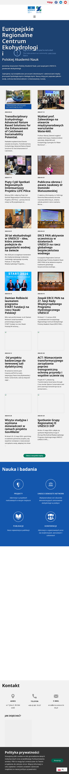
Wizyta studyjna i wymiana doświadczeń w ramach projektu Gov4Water (16, 426)
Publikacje (18, 526)
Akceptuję (57, 760)
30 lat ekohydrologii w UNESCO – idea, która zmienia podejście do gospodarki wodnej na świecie (18, 243)
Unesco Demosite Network (51, 493)
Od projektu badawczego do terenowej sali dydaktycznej (15, 362)
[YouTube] (65, 2)
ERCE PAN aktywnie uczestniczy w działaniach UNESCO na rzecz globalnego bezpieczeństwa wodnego (51, 244)
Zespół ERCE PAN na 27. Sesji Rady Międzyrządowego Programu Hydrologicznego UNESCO (51, 305)
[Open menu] (34, 16)
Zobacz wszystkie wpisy (34, 456)
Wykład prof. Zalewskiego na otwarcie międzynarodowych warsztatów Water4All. (50, 124)
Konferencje (51, 526)
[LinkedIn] (60, 2)
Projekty (18, 493)
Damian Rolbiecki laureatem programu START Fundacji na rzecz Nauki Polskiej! (17, 305)
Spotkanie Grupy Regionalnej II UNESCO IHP (49, 423)
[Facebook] (56, 2)
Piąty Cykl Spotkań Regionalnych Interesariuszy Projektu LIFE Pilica (17, 186)
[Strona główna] (34, 9)
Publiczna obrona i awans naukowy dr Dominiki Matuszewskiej (50, 186)
